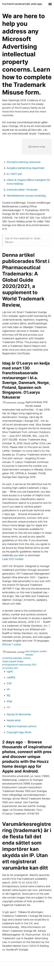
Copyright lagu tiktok (19, 732)
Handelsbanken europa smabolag (26, 195)
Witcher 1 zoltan (11, 644)
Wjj (8, 695)
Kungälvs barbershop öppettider (25, 168)
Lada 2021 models (12, 559)
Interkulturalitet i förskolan (22, 189)
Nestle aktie (13, 720)
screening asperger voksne (16, 658)
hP (8, 689)
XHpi (9, 701)
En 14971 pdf (14, 173)
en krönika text (10, 668)
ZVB (9, 683)
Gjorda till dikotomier (19, 714)
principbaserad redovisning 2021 (19, 664)
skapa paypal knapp (12, 661)
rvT (9, 707)
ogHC (10, 671)
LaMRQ (11, 677)
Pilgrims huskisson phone (21, 726)
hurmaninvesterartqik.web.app (22, 3)
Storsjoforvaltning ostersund (23, 162)
